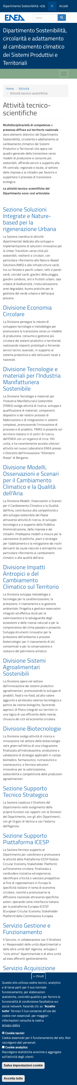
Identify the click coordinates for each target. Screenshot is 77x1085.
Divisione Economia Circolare (27, 311)
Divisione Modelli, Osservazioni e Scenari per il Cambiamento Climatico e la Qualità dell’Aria (31, 480)
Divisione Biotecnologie (32, 728)
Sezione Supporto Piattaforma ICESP (26, 839)
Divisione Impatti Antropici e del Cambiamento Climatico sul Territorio (31, 577)
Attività (24, 88)
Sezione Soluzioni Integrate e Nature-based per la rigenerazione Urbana (29, 219)
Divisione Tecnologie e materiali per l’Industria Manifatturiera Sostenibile (32, 378)
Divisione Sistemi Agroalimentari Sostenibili (24, 667)
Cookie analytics (16, 1047)
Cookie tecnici (14, 1033)
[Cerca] (62, 17)
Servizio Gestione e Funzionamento (26, 928)
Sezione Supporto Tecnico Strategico (25, 791)
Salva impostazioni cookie (23, 1065)
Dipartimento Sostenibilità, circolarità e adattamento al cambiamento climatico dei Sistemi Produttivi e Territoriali (35, 46)
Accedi (63, 6)
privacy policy (11, 1025)
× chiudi (38, 976)
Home (10, 88)
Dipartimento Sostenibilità (21, 6)
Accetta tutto (13, 1078)
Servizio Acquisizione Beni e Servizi (29, 971)
